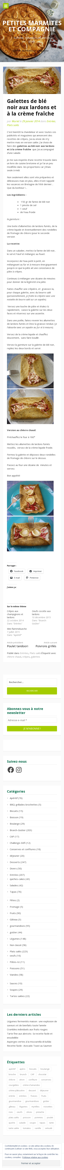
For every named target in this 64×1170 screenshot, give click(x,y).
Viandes (14, 974)
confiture (33, 1079)
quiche (12, 1122)
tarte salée (14, 1128)
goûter (13, 932)
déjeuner (14, 855)
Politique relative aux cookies (35, 1157)
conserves (46, 1079)
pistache (40, 1112)
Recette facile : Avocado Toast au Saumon (29, 1045)
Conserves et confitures (23, 849)
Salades (14, 885)
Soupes (14, 989)
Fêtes (13, 900)
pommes (39, 1117)
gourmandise (15, 1101)
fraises (34, 1095)
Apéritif (14, 798)
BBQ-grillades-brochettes (24, 804)
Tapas (13, 891)
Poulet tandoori (17, 644)
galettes (35, 656)
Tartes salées (17, 996)
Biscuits (14, 810)
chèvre (12, 1079)
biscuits (33, 1069)
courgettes (14, 1085)
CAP (12, 836)
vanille (38, 1128)
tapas (42, 1122)
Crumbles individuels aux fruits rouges (27, 1029)
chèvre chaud (14, 656)
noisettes (47, 1106)
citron (22, 1079)
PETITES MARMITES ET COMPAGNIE (32, 25)
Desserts (15, 862)
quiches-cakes (17, 879)
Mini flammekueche (17, 628)
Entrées (51, 121)
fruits (43, 1095)
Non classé (15, 945)
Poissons (15, 968)
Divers (13, 868)
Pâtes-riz (15, 961)
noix (11, 1112)
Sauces (13, 983)
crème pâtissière (17, 1090)
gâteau (12, 1106)
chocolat (42, 1074)
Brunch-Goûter (18, 830)
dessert (32, 1090)
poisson (27, 1117)
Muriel (15, 121)
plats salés (14, 1117)
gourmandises (17, 925)
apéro (22, 1069)
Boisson (14, 817)
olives (29, 1112)
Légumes (15, 938)
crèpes (26, 656)
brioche (12, 1074)
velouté (48, 1128)
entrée (12, 1095)
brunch (23, 1074)
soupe (33, 1122)
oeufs (13, 955)
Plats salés (13, 125)
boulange (45, 1069)
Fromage (14, 906)
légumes (23, 1106)
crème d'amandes (31, 1085)
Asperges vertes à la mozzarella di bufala (29, 1041)
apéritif (12, 1069)
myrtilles (35, 1106)
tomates (27, 1128)
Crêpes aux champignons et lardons (15, 614)
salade (22, 1122)
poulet (50, 1117)
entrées (23, 1095)
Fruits (13, 913)
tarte (51, 1122)
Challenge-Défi (17, 842)
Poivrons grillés (46, 644)
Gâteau (14, 919)
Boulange (15, 823)
